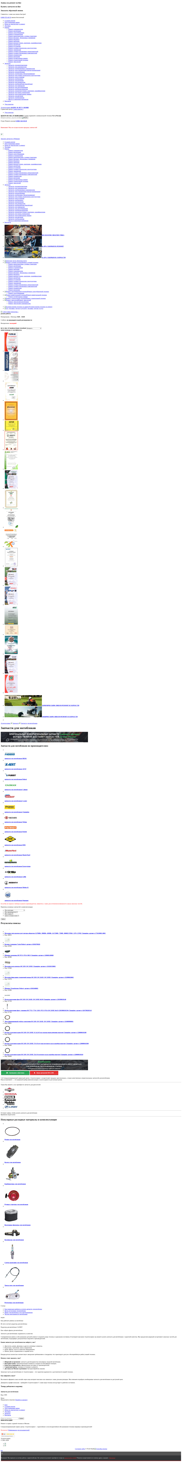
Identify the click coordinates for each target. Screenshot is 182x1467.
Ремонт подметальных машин (18, 58)
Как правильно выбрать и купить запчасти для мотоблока (23, 1309)
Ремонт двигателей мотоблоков (18, 302)
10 (17, 1059)
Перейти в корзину (21, 1400)
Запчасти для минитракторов (17, 65)
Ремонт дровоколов (14, 50)
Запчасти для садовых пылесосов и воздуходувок (24, 75)
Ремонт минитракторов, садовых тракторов (22, 36)
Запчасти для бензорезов (16, 97)
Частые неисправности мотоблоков (16, 1314)
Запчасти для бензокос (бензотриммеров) (21, 74)
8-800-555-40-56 (6, 17)
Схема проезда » (18, 109)
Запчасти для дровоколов (16, 85)
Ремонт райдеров (13, 41)
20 (19, 1059)
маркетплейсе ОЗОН (70, 1458)
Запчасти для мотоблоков (16, 72)
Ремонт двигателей (14, 62)
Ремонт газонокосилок (15, 29)
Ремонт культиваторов (15, 34)
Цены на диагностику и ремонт (15, 1410)
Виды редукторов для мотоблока (15, 1311)
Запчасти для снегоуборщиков (18, 87)
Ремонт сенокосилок (15, 55)
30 (20, 1059)
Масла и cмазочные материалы (18, 99)
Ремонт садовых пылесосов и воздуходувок (22, 48)
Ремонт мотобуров (14, 44)
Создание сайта (80, 1449)
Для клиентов (9, 104)
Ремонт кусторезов (14, 46)
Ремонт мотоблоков (14, 31)
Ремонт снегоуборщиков (16, 32)
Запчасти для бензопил (15, 79)
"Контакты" (112, 1458)
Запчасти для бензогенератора (18, 89)
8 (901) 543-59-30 (21, 121)
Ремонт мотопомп (14, 56)
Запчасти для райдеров (15, 96)
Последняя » (27, 1059)
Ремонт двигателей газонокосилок (19, 303)
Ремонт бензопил (14, 39)
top (2, 1450)
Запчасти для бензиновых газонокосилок (21, 68)
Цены (15, 24)
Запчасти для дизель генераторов (19, 92)
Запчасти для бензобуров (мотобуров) (20, 84)
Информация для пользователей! (19, 1430)
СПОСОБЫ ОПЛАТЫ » (10, 312)
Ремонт (7, 27)
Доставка (8, 26)
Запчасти (7, 63)
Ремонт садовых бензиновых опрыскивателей (23, 51)
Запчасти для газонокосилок (17, 67)
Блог (6, 1405)
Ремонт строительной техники (18, 60)
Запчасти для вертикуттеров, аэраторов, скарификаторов (26, 91)
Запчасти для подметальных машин (19, 94)
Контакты (8, 101)
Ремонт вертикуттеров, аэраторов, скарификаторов (25, 43)
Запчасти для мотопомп (16, 80)
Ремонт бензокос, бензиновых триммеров (21, 38)
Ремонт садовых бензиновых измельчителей (22, 53)
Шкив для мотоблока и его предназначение (19, 1312)
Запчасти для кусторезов (16, 77)
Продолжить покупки (8, 1400)
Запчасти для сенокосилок (16, 82)
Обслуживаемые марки (12, 22)
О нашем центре (10, 20)
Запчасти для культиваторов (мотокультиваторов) (24, 70)
